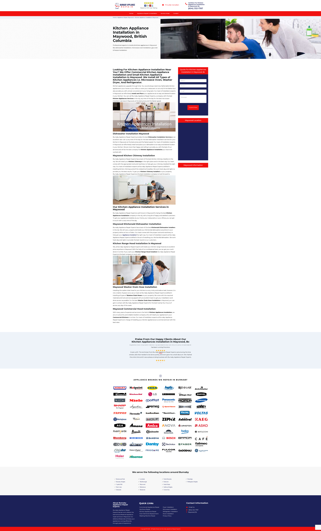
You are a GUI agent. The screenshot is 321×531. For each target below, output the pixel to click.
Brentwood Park (120, 479)
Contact (175, 13)
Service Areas (165, 13)
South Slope (167, 484)
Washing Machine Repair (147, 516)
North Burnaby (168, 479)
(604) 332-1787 (195, 8)
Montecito (142, 489)
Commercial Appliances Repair (149, 507)
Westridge (190, 479)
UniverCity (167, 489)
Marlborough (143, 481)
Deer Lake (119, 487)
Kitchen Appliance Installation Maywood (146, 17)
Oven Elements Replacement (148, 513)
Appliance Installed (129, 235)
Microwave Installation (170, 509)
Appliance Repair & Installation (147, 13)
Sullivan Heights (168, 487)
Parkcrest (166, 481)
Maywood (142, 484)
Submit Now (193, 107)
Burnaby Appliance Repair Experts (171, 529)
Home (131, 13)
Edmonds (118, 489)
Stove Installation (168, 513)
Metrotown (143, 487)
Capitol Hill (119, 484)
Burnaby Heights (120, 481)
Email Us (191, 507)
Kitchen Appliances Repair (147, 511)
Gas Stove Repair (144, 509)
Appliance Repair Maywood (125, 17)
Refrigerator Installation (170, 511)
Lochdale (142, 479)
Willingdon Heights (192, 481)
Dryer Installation (168, 507)
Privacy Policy (167, 516)
